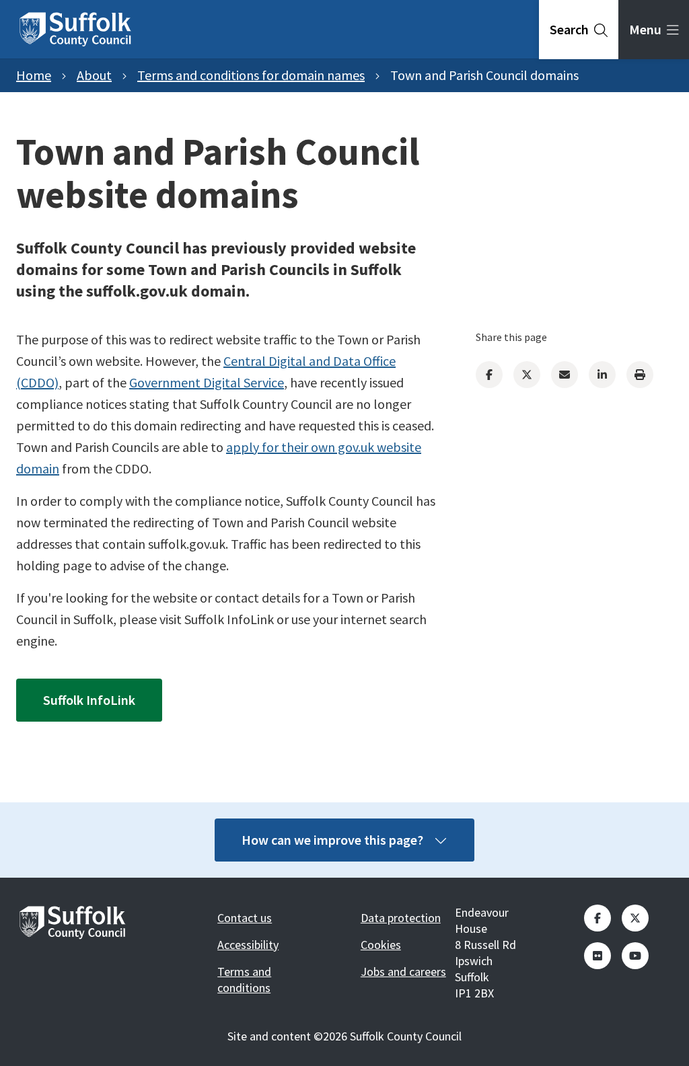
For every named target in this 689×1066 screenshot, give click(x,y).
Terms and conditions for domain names (251, 75)
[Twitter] (526, 374)
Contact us (244, 917)
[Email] (564, 374)
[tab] (578, 29)
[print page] (639, 374)
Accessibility (248, 944)
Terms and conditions (244, 979)
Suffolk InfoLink (89, 699)
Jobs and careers (403, 971)
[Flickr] (597, 955)
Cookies (381, 944)
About (94, 75)
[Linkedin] (602, 374)
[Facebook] (489, 374)
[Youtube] (635, 955)
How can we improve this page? (332, 839)
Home (33, 75)
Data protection (401, 917)
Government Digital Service (206, 382)
